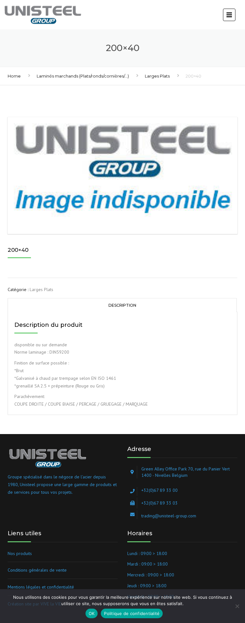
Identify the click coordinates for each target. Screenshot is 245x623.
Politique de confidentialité (132, 613)
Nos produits (20, 553)
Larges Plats (157, 76)
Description (122, 305)
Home (14, 76)
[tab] (122, 305)
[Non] (237, 606)
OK (92, 613)
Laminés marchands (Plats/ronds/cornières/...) (83, 76)
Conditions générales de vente (37, 570)
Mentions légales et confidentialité (41, 587)
